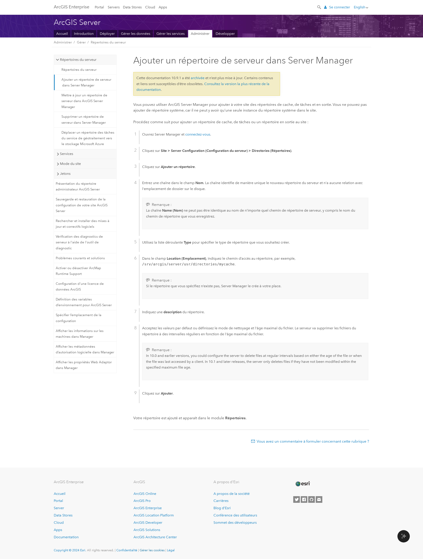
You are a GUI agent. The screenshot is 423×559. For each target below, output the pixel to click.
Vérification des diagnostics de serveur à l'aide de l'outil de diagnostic (79, 242)
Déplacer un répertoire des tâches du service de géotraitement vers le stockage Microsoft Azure (87, 138)
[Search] (319, 7)
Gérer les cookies (152, 550)
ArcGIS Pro (142, 501)
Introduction (84, 34)
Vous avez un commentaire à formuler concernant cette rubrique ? (313, 441)
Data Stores (132, 7)
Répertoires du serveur (108, 42)
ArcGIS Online (145, 494)
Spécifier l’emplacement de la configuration (78, 318)
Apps (163, 7)
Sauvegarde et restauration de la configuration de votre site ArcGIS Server (82, 205)
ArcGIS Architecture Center (155, 537)
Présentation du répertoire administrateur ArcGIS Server (78, 186)
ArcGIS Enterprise (71, 6)
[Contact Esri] (319, 499)
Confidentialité (126, 550)
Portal (99, 7)
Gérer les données (135, 34)
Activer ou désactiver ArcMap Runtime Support (78, 271)
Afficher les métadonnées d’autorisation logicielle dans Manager (85, 349)
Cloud (150, 7)
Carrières (220, 501)
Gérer (81, 42)
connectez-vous (197, 134)
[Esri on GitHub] (311, 499)
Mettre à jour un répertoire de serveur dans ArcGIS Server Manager (84, 101)
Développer (225, 34)
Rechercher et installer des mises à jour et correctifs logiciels (82, 224)
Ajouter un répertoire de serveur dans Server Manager (86, 82)
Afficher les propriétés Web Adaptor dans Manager (84, 365)
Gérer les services (170, 34)
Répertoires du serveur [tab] (78, 60)
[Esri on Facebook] (304, 499)
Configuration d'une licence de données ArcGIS (80, 286)
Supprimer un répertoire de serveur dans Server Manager (83, 119)
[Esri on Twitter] (296, 499)
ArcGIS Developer (148, 522)
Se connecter (339, 7)
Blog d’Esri (222, 508)
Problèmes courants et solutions (80, 258)
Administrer (200, 34)
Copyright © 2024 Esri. (70, 550)
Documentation (66, 537)
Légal (171, 550)
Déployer (107, 34)
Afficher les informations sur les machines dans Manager (80, 334)
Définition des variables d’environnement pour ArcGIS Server (84, 302)
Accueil (62, 34)
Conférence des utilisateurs (235, 515)
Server (59, 508)
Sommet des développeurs (235, 522)
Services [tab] (66, 154)
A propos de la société (231, 494)
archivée (197, 78)
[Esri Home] (302, 484)
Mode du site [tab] (70, 164)
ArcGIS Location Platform (154, 515)
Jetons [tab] (65, 173)
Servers (114, 7)
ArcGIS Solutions (147, 530)
